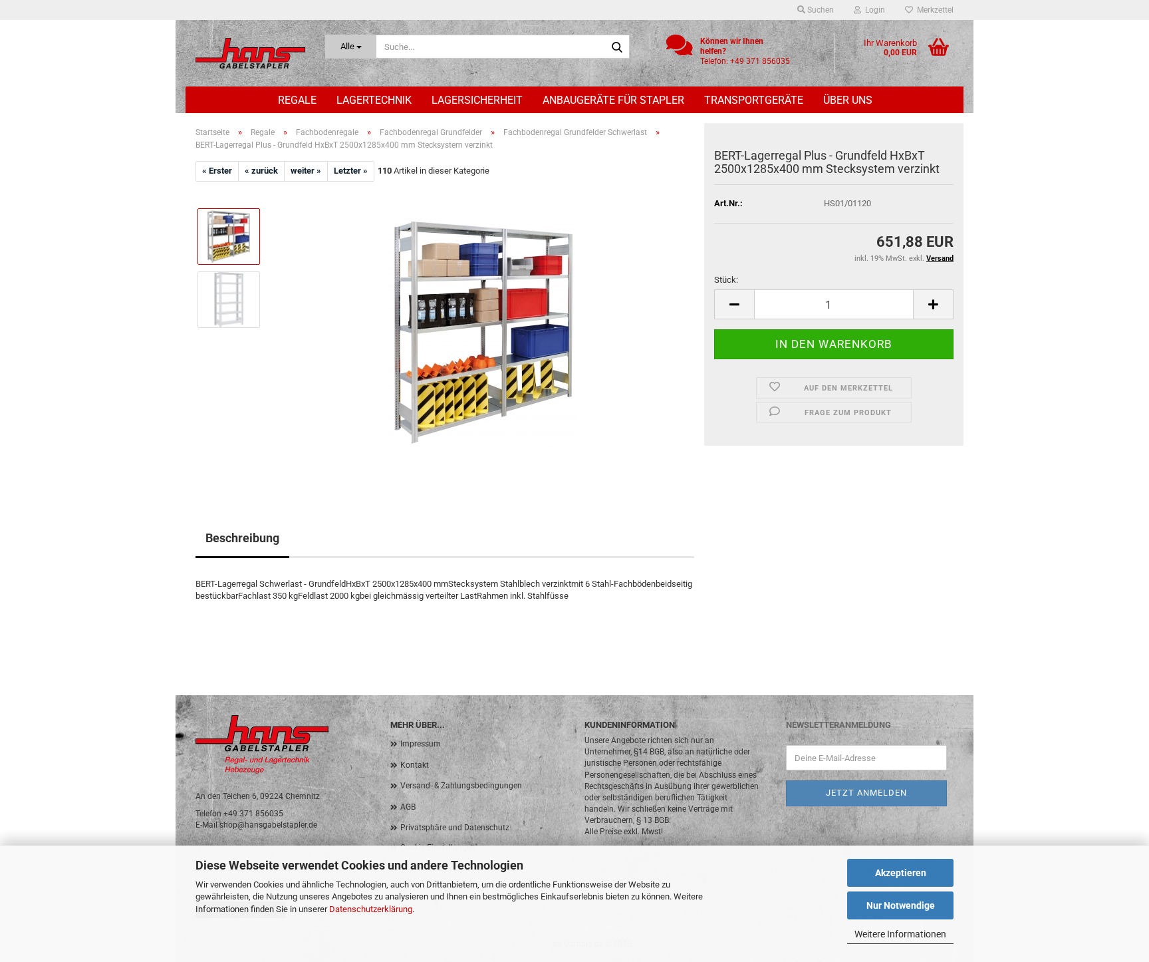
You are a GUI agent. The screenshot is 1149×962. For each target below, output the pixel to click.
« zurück (261, 171)
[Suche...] (617, 47)
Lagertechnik (374, 100)
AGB (408, 807)
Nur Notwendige (900, 905)
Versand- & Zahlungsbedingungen (461, 785)
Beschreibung (242, 538)
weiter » (306, 171)
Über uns (847, 100)
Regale (297, 100)
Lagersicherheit (477, 100)
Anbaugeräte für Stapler (613, 100)
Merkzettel (933, 10)
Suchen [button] (819, 10)
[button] (734, 304)
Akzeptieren (900, 873)
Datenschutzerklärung (370, 909)
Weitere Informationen (900, 934)
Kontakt (414, 765)
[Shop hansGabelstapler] (250, 53)
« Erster (217, 171)
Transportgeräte (753, 100)
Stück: (726, 280)
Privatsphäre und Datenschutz (454, 827)
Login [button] (873, 10)
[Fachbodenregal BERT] (483, 330)
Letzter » (351, 171)
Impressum (420, 743)
